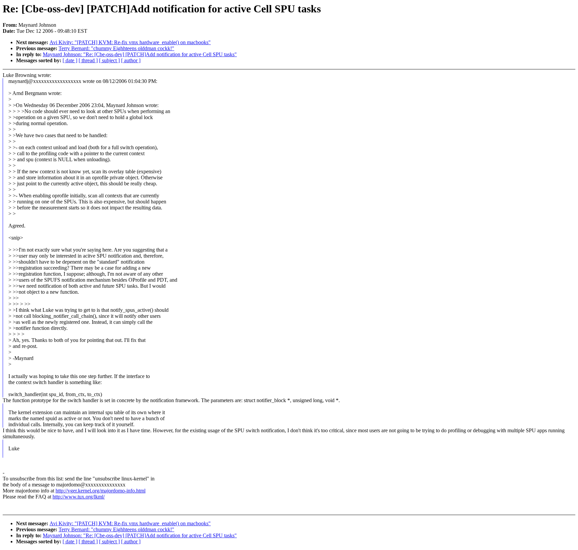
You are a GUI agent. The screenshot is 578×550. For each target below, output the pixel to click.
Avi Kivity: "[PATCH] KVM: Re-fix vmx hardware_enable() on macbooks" (130, 42)
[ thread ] (88, 60)
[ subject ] (109, 60)
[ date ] (70, 60)
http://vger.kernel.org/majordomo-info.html (101, 490)
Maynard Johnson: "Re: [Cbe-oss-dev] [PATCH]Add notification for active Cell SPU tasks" (140, 54)
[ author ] (130, 60)
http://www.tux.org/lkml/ (79, 496)
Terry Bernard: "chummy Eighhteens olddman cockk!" (116, 48)
